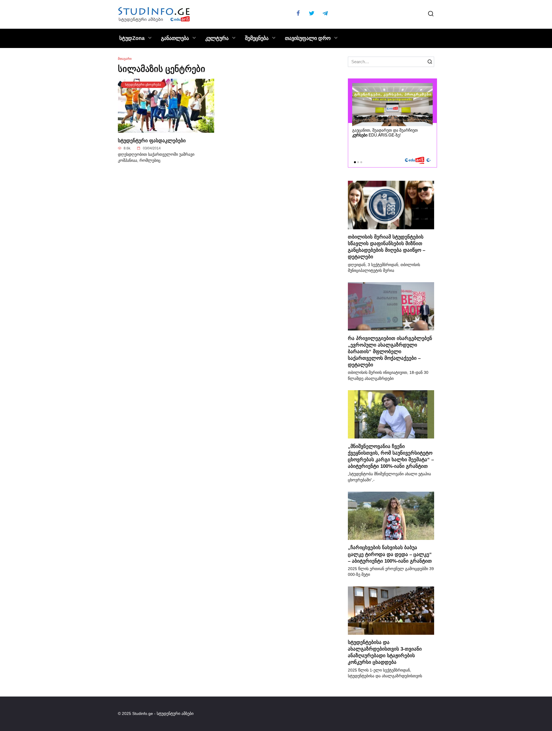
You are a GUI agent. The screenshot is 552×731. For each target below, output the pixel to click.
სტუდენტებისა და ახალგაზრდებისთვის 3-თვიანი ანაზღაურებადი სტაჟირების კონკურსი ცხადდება (385, 652)
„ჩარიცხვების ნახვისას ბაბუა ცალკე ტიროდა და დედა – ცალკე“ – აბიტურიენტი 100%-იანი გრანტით (390, 554)
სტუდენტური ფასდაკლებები (152, 140)
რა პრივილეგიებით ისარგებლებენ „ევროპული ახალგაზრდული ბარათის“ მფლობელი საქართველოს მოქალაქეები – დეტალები (390, 351)
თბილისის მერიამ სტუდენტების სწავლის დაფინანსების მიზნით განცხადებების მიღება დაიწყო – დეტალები (386, 246)
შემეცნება (257, 38)
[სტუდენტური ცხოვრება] (166, 129)
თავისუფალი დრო (308, 38)
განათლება (175, 38)
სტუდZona (132, 38)
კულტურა (217, 38)
